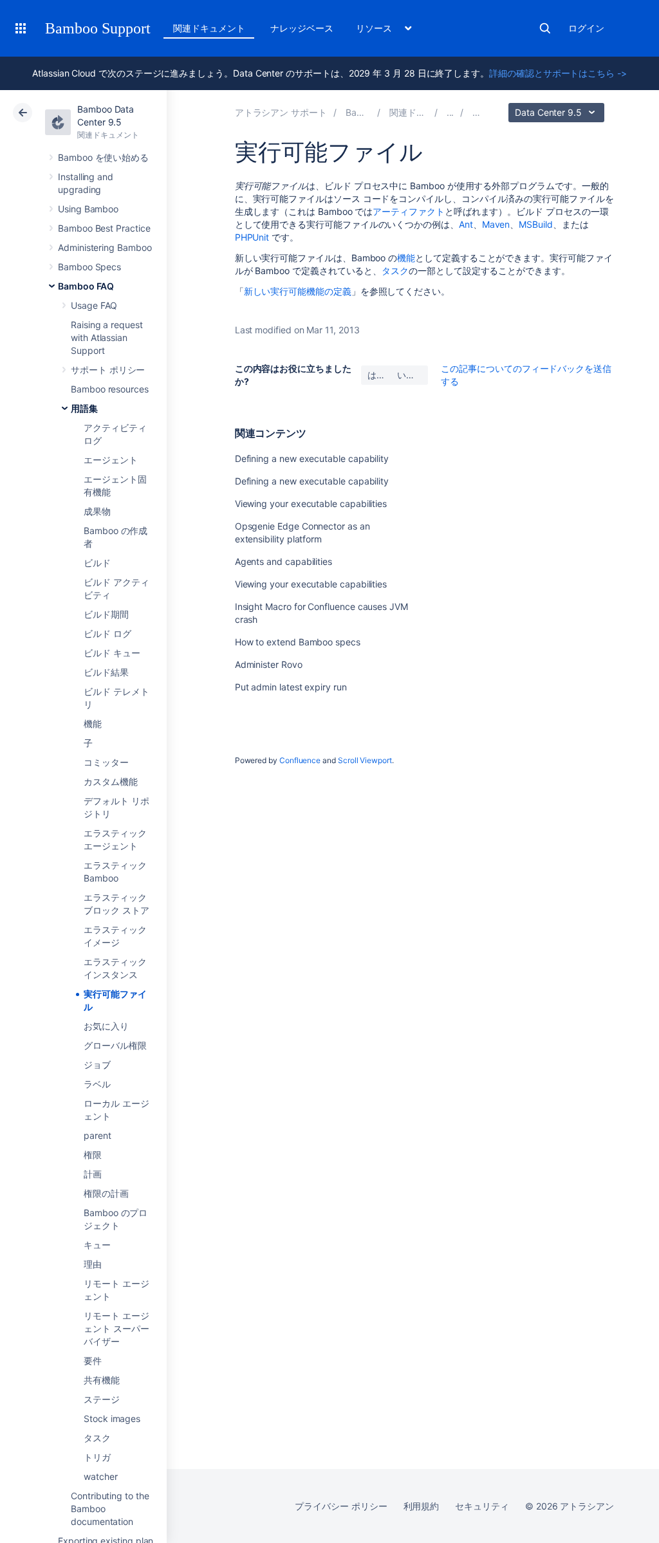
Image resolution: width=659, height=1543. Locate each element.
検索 (545, 28)
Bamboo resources (110, 388)
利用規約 (422, 1506)
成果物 (97, 511)
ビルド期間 (106, 614)
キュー (97, 1244)
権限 (93, 1154)
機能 (93, 723)
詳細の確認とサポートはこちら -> (558, 73)
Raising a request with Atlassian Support (107, 337)
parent (97, 1135)
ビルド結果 (106, 672)
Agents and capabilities (283, 561)
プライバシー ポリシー (341, 1506)
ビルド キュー (112, 652)
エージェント (111, 459)
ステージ (102, 1399)
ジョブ (97, 1064)
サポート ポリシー (108, 369)
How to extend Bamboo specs (297, 641)
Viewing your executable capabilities (311, 503)
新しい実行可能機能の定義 (297, 291)
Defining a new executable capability (312, 458)
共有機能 (102, 1379)
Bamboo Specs (89, 266)
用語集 (84, 408)
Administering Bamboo (105, 247)
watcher (101, 1476)
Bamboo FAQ (86, 286)
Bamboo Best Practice (104, 228)
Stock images (112, 1418)
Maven (496, 224)
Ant (466, 224)
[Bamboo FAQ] (450, 112)
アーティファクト (408, 211)
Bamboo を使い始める (103, 157)
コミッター (106, 762)
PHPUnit (252, 237)
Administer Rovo (268, 664)
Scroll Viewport (365, 760)
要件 (93, 1360)
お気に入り (106, 1026)
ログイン (586, 28)
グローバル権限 (115, 1045)
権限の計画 (106, 1193)
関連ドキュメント (209, 28)
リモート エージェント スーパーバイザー (116, 1328)
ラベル (97, 1083)
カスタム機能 (111, 781)
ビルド (97, 562)
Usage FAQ (94, 305)
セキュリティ (482, 1506)
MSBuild (536, 224)
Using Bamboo (88, 208)
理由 (93, 1264)
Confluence (299, 760)
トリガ (97, 1457)
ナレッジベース (301, 28)
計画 (93, 1174)
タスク (97, 1437)
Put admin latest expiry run (291, 686)
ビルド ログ (107, 633)
